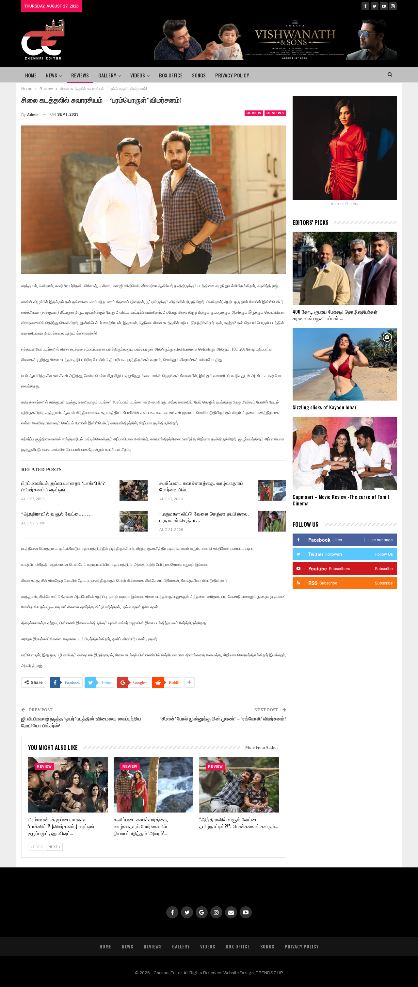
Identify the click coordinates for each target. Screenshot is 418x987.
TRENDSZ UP (269, 973)
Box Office (171, 75)
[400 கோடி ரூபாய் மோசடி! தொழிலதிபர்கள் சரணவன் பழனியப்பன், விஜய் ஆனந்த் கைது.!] (345, 268)
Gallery (107, 75)
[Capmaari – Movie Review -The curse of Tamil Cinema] (345, 453)
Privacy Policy (232, 75)
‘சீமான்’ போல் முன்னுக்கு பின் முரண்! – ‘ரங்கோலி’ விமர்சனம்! (223, 718)
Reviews (80, 75)
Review (254, 113)
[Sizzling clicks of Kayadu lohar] (345, 364)
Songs (199, 75)
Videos (137, 75)
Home (31, 75)
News (51, 75)
